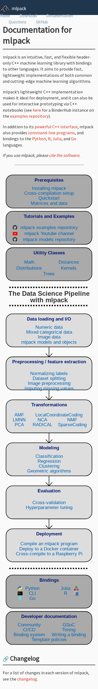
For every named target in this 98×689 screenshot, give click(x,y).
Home (5, 15)
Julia (57, 138)
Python (39, 138)
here (37, 110)
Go (73, 138)
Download (28, 15)
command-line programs (51, 132)
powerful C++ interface (56, 126)
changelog (27, 679)
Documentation (59, 15)
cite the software (64, 155)
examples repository (29, 116)
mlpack (19, 8)
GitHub (42, 22)
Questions (17, 22)
